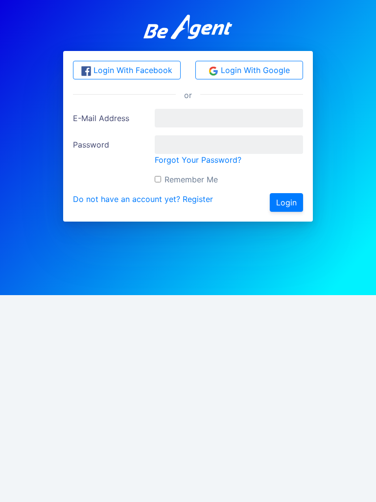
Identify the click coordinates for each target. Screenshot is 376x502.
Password (91, 145)
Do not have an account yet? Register (143, 199)
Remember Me (191, 179)
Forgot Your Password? (198, 160)
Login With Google (254, 70)
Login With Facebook (131, 70)
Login (286, 202)
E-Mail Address (101, 118)
